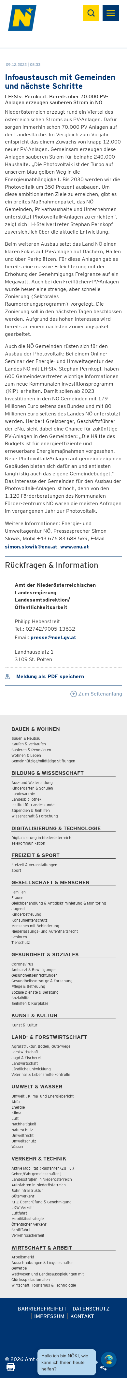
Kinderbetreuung (26, 914)
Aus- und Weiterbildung (32, 782)
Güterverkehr (23, 1196)
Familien (18, 892)
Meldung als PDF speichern (49, 676)
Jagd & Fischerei (26, 1057)
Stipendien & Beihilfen (30, 810)
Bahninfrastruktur (27, 1190)
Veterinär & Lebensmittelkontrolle (40, 1074)
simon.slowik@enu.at (31, 547)
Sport (16, 870)
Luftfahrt (19, 1213)
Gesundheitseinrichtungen (34, 975)
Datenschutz (91, 1309)
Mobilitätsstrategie (27, 1218)
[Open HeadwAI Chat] (109, 1360)
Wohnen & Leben (26, 755)
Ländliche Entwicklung (31, 1068)
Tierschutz (20, 942)
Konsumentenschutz (29, 920)
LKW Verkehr (22, 1207)
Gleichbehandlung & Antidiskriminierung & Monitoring (58, 903)
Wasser (17, 1146)
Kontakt (82, 1316)
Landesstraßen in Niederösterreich (41, 1179)
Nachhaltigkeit (23, 1123)
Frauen (17, 897)
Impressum (49, 1316)
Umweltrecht (22, 1135)
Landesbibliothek (26, 799)
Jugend (18, 908)
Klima (16, 1112)
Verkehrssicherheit (27, 1235)
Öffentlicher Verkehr (29, 1224)
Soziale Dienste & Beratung (35, 992)
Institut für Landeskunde (32, 804)
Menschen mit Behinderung (35, 925)
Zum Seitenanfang (99, 694)
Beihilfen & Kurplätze (29, 1003)
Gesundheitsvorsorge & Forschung (42, 980)
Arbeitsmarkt (22, 1256)
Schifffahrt (20, 1229)
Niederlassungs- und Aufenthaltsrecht (44, 931)
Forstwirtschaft (24, 1051)
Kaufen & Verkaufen (28, 743)
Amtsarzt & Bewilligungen (34, 969)
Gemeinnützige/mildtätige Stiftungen (43, 760)
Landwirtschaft (24, 1063)
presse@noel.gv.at (53, 637)
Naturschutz (22, 1129)
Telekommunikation (28, 843)
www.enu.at (74, 547)
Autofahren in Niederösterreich (38, 1184)
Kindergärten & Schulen (32, 788)
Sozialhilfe (20, 997)
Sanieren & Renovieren (31, 749)
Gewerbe (19, 1268)
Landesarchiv (23, 793)
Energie (18, 1107)
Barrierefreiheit (42, 1309)
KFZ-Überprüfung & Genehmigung (41, 1201)
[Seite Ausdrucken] (10, 1369)
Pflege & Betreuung (28, 986)
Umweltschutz (23, 1141)
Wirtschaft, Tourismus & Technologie (43, 1285)
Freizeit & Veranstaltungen (34, 864)
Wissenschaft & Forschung (34, 815)
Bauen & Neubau (25, 738)
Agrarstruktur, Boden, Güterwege (40, 1046)
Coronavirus (22, 964)
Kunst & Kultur (24, 1025)
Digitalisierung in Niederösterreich (41, 837)
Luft (15, 1118)
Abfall (16, 1101)
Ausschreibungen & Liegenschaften (42, 1262)
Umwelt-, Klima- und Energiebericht (42, 1096)
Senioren (19, 936)
